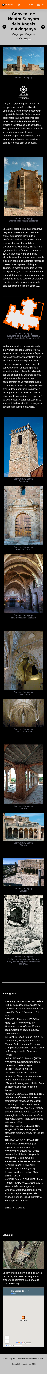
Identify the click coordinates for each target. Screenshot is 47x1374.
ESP (38, 5)
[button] (42, 4)
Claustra (20, 1207)
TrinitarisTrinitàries (23, 96)
